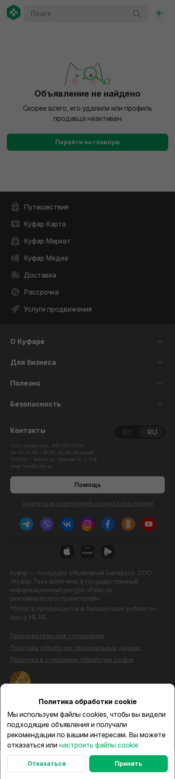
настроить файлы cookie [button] (98, 745)
